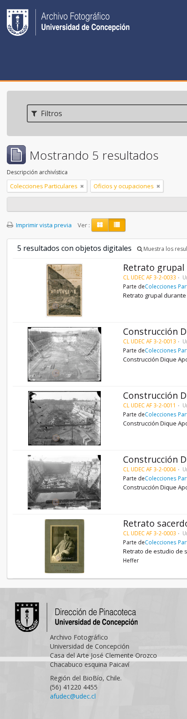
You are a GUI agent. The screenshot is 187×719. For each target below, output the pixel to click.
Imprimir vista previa (43, 225)
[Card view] (99, 225)
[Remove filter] (82, 186)
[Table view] (117, 225)
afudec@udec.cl (73, 696)
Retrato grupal (153, 267)
